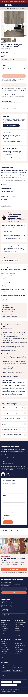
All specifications (6, 206)
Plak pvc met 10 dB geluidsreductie (10, 314)
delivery (20, 90)
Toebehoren (4, 632)
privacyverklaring (5, 585)
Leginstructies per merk (6, 657)
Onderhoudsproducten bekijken (9, 376)
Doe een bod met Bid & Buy (11, 125)
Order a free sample (14, 85)
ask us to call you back (21, 88)
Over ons (17, 641)
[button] (23, 4)
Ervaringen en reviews (20, 645)
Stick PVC (9, 8)
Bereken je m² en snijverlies (8, 309)
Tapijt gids (3, 645)
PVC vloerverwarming (7, 667)
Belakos (2, 48)
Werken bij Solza (18, 651)
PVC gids (3, 641)
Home (3, 8)
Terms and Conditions (6, 691)
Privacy (13, 691)
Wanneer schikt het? (8, 513)
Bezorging (17, 628)
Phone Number (7, 507)
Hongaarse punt (21, 665)
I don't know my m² (22, 64)
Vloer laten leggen (19, 624)
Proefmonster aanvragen (20, 622)
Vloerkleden (3, 630)
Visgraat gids (4, 647)
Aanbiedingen (4, 634)
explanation (14, 80)
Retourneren (17, 630)
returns (24, 90)
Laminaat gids (4, 643)
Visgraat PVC (5, 665)
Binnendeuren (4, 624)
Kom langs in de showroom (11, 157)
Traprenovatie (4, 628)
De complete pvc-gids (7, 311)
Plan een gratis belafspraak (10, 260)
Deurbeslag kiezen (5, 655)
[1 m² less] (3, 68)
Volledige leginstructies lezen (9, 350)
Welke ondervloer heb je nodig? (9, 316)
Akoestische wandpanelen (16, 673)
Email (4, 501)
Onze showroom (18, 643)
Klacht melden (18, 634)
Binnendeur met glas (17, 670)
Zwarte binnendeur (6, 670)
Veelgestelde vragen (19, 635)
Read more (4, 184)
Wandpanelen (4, 626)
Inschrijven (14, 593)
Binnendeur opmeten (6, 653)
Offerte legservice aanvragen (12, 141)
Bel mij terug (7, 522)
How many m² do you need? (8, 64)
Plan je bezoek (14, 569)
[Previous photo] (3, 24)
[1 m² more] (24, 68)
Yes (3, 278)
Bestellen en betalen (19, 626)
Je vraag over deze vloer (9, 483)
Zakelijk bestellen (19, 649)
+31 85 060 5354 (5, 609)
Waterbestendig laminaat (19, 667)
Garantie (17, 632)
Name (4, 495)
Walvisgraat (12, 665)
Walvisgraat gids (5, 649)
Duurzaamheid (18, 653)
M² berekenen (4, 651)
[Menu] (2, 4)
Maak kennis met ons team (14, 221)
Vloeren (3, 622)
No (6, 278)
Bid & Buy (17, 647)
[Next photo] (24, 24)
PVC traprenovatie (6, 675)
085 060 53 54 (11, 88)
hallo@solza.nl (7, 468)
